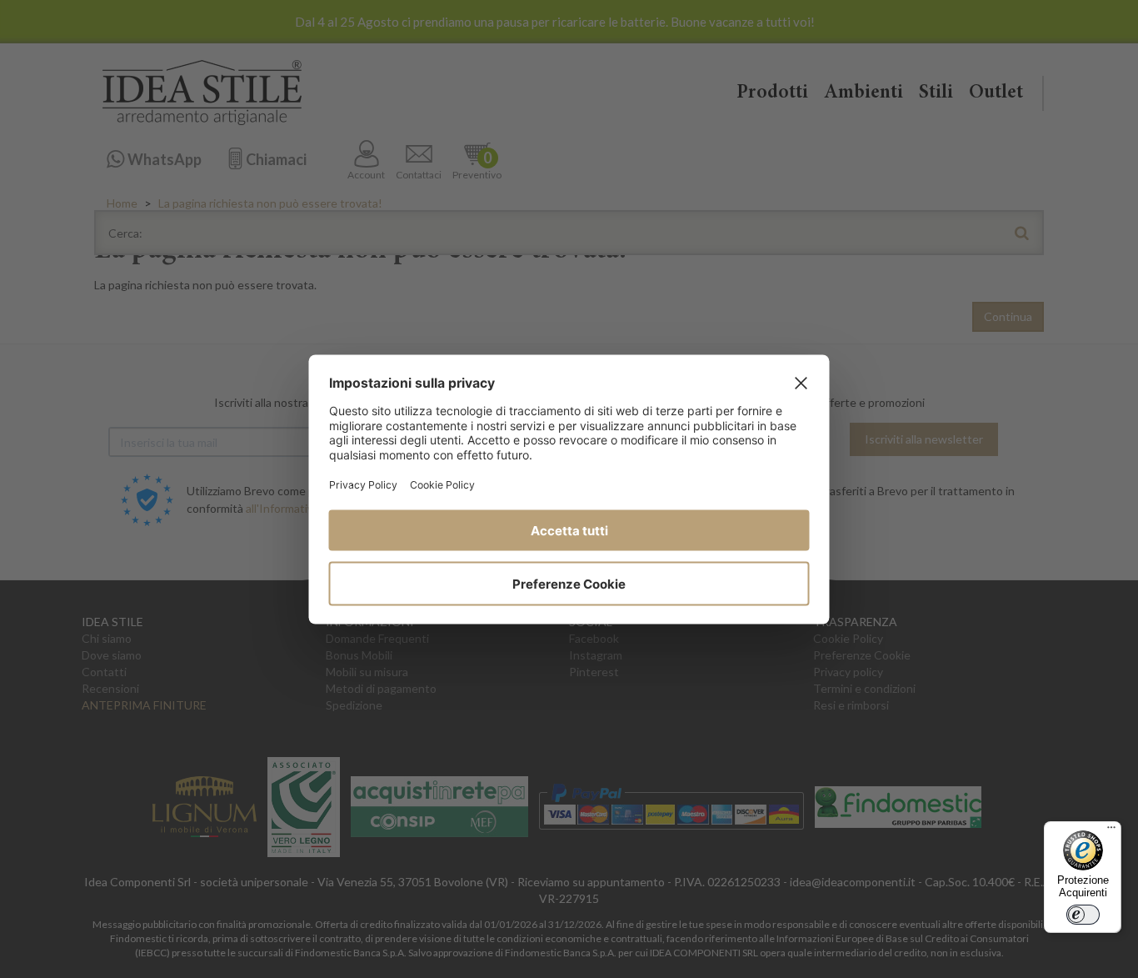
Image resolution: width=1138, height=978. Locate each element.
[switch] (1083, 915)
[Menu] (1111, 831)
